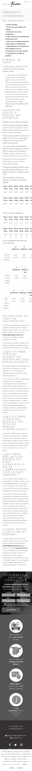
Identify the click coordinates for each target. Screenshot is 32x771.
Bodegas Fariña (18, 726)
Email (9, 598)
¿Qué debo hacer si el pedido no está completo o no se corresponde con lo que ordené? (17, 48)
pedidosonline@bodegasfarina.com (17, 736)
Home (5, 21)
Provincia (23, 598)
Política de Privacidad (13, 764)
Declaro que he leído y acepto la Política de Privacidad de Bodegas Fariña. (16, 605)
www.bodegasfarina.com (16, 729)
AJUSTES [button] (24, 764)
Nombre (8, 592)
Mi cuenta (28, 1)
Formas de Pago (11, 25)
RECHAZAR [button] (20, 768)
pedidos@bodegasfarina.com (13, 335)
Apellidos (23, 592)
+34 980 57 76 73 (20, 548)
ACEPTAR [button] (11, 768)
